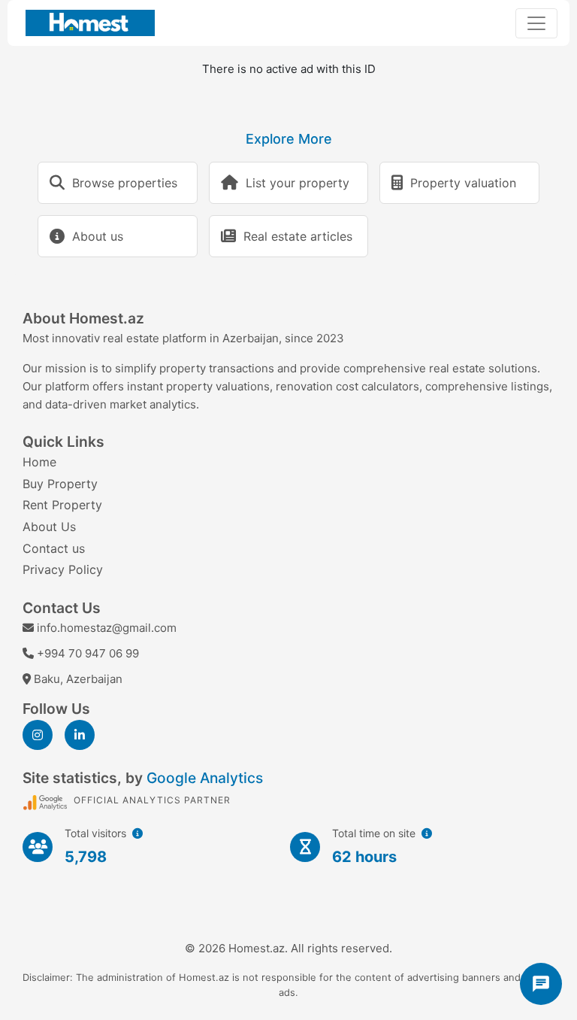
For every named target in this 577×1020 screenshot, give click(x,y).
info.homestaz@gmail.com (107, 628)
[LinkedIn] (80, 735)
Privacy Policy (63, 569)
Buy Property (60, 483)
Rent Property (62, 504)
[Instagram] (38, 735)
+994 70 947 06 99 (88, 653)
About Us (49, 526)
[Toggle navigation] (536, 23)
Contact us (54, 548)
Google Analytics (205, 778)
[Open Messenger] (541, 984)
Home (39, 461)
